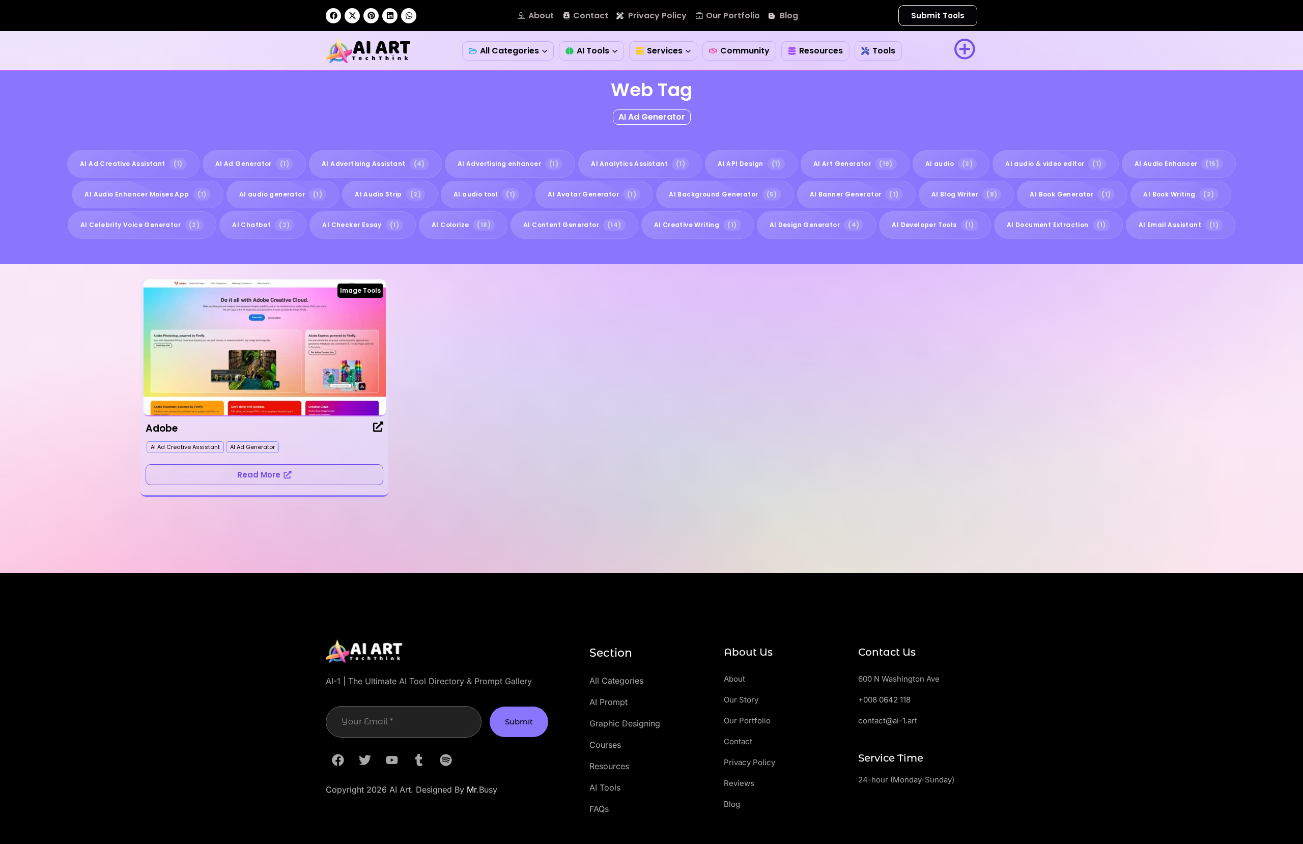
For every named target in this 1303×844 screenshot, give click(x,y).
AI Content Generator (572, 224)
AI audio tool (484, 194)
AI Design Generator (815, 224)
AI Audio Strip (388, 194)
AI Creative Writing (695, 224)
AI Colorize (461, 224)
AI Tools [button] (593, 51)
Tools (883, 51)
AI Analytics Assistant (638, 163)
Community (745, 51)
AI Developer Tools (933, 224)
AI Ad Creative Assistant (131, 163)
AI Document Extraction (1056, 224)
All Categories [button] (509, 51)
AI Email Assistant (1179, 224)
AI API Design (749, 163)
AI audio (949, 163)
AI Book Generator (1070, 194)
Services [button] (665, 51)
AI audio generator (280, 194)
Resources (821, 51)
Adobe (162, 428)
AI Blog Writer (964, 194)
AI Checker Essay (360, 224)
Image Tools (360, 290)
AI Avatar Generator (592, 194)
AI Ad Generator (651, 117)
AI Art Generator (853, 163)
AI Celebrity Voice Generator (140, 224)
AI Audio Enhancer (1177, 163)
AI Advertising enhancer (508, 163)
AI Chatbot (261, 224)
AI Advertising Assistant (373, 163)
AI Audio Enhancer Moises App (145, 194)
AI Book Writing (1178, 194)
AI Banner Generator (854, 194)
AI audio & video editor (1053, 163)
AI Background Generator (723, 194)
